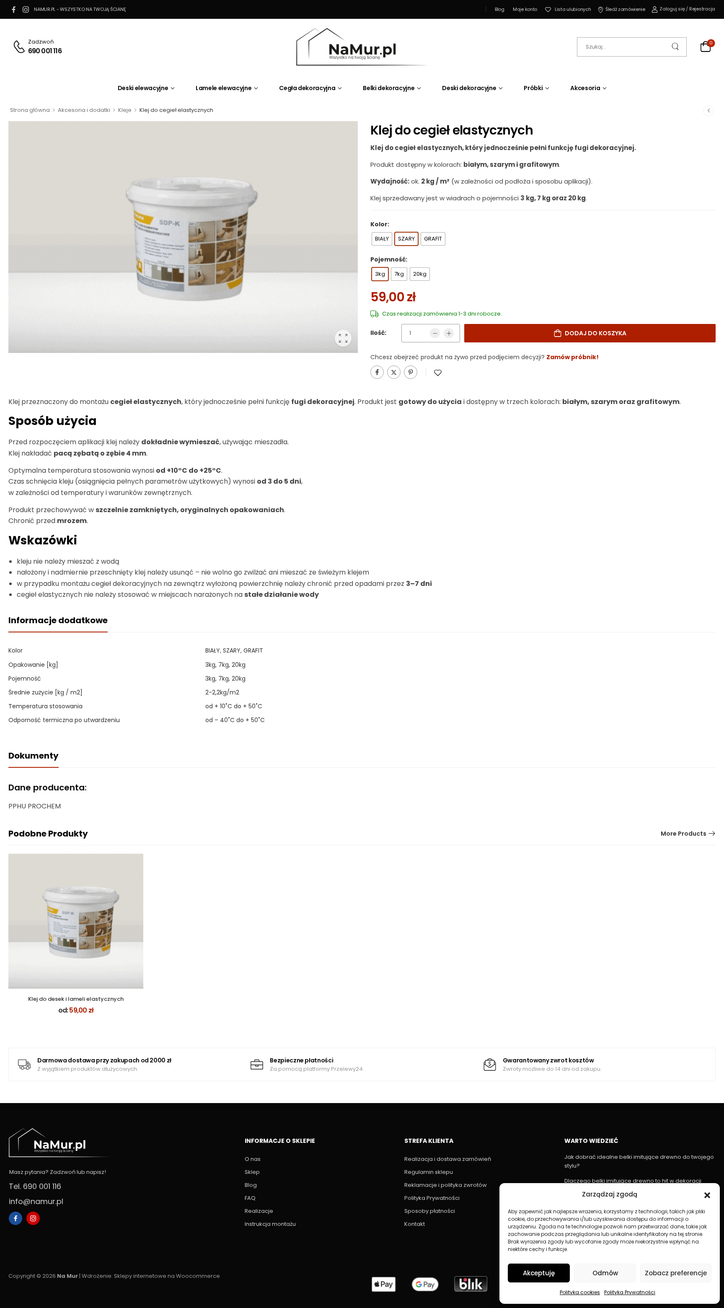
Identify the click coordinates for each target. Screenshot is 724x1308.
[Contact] (20, 46)
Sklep (252, 1172)
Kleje (125, 110)
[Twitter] (394, 372)
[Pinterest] (410, 372)
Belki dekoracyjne (388, 88)
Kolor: (379, 224)
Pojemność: (388, 259)
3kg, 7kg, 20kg (225, 664)
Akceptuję (539, 1273)
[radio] (382, 239)
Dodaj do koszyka (595, 333)
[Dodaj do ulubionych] (438, 373)
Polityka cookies (580, 1292)
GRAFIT (253, 650)
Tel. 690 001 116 (35, 1186)
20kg (239, 678)
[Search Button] (676, 47)
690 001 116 (45, 51)
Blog (499, 9)
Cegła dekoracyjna (307, 88)
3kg (210, 678)
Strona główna (30, 110)
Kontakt (414, 1224)
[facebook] (13, 9)
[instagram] (26, 9)
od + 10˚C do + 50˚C (233, 706)
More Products (683, 833)
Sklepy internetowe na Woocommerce (167, 1276)
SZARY (231, 650)
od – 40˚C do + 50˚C (235, 720)
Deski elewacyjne (143, 88)
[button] (707, 1194)
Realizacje (259, 1211)
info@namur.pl (36, 1201)
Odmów (605, 1273)
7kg (223, 678)
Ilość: (378, 333)
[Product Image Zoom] (343, 338)
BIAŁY (212, 650)
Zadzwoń (41, 42)
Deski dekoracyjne (469, 88)
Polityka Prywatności (629, 1292)
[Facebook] (377, 372)
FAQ (250, 1198)
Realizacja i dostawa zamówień (447, 1159)
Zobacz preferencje (676, 1273)
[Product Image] (183, 237)
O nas (253, 1159)
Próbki (533, 88)
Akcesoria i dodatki (84, 110)
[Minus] (435, 333)
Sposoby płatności (429, 1211)
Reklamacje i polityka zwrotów (445, 1185)
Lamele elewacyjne (223, 88)
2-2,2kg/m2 (222, 692)
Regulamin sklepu (428, 1172)
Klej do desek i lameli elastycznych (76, 999)
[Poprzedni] (708, 110)
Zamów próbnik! (572, 357)
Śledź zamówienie (625, 9)
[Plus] (449, 333)
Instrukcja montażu (270, 1224)
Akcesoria (585, 88)
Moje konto (525, 9)
